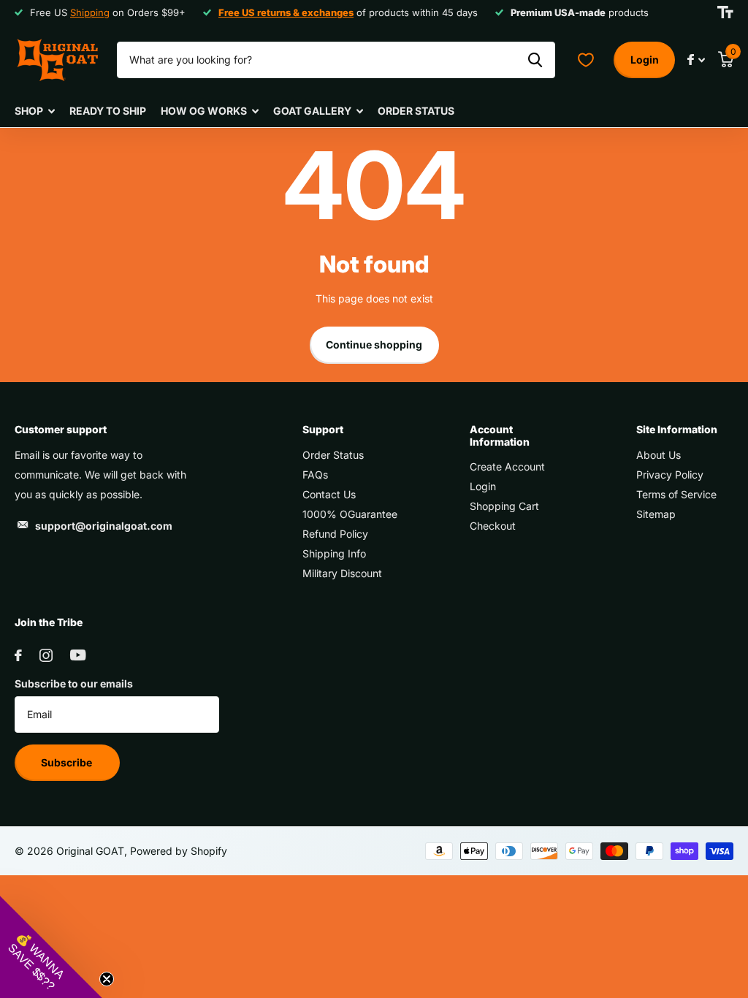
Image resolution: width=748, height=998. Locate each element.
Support (322, 429)
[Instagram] (46, 655)
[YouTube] (77, 655)
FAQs (315, 474)
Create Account (507, 466)
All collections (35, 111)
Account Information (500, 435)
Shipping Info (334, 553)
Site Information (676, 429)
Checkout (493, 525)
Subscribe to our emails (74, 683)
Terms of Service (676, 494)
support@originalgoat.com (103, 525)
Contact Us (329, 494)
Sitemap (656, 514)
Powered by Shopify (178, 851)
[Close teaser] (106, 979)
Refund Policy (335, 533)
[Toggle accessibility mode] (725, 12)
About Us (658, 455)
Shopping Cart (504, 506)
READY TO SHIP (107, 110)
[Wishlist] (586, 60)
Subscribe (67, 762)
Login (644, 59)
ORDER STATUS (416, 110)
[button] (51, 947)
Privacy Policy (669, 474)
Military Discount (342, 573)
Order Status (333, 455)
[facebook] (18, 655)
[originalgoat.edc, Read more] (696, 59)
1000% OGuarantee (349, 514)
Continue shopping (374, 344)
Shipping (90, 12)
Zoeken (535, 60)
